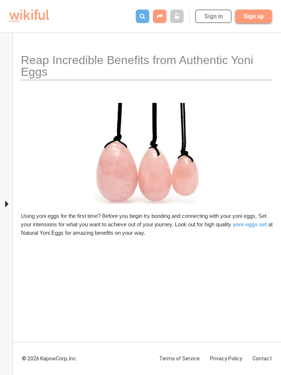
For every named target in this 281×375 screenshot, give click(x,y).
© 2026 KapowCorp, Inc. (49, 358)
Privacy (226, 358)
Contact (262, 358)
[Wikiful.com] (29, 16)
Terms (179, 358)
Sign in (213, 16)
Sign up (253, 16)
